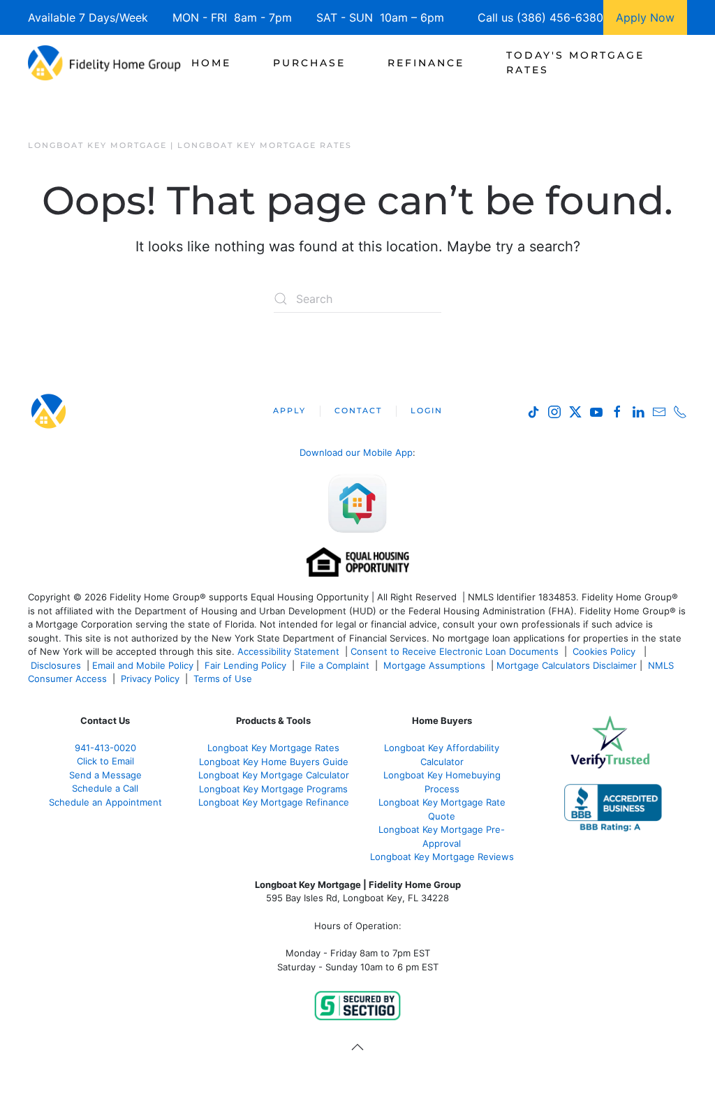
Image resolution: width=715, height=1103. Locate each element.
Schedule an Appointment (105, 802)
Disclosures (56, 665)
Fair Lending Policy (245, 665)
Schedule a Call (105, 788)
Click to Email (105, 761)
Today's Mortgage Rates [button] (575, 62)
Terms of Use (224, 678)
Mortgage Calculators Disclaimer (566, 665)
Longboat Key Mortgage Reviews (442, 856)
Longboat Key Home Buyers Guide (273, 761)
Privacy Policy (150, 678)
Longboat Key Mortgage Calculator (273, 774)
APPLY (289, 410)
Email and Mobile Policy (142, 665)
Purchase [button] (309, 63)
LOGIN (427, 410)
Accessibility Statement (288, 651)
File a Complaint (336, 665)
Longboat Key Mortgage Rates (273, 747)
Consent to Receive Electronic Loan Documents (455, 651)
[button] (357, 1047)
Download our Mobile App (356, 452)
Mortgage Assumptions (434, 665)
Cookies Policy (605, 651)
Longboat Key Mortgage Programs (273, 788)
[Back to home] (104, 63)
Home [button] (211, 63)
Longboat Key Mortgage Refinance (273, 802)
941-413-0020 (105, 747)
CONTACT (358, 410)
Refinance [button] (426, 63)
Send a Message (105, 774)
